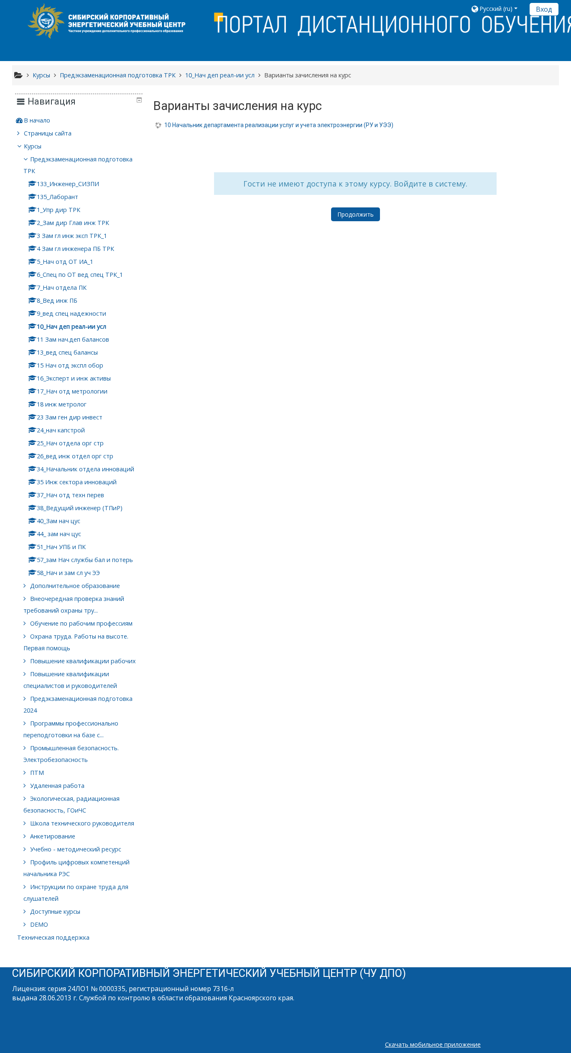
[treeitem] (78, 120)
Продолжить (355, 214)
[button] (497, 8)
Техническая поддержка (53, 937)
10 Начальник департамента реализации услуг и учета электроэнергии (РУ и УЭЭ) (278, 125)
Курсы (32, 146)
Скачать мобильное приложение (433, 1044)
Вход (544, 9)
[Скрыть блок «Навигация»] (139, 99)
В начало (37, 120)
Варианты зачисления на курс (307, 75)
